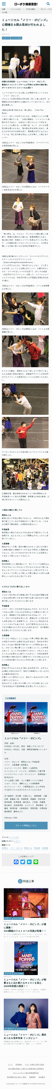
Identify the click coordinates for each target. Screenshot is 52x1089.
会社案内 (42, 1077)
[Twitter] (22, 862)
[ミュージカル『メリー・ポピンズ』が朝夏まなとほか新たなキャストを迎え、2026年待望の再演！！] (26, 958)
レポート (6, 38)
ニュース (8, 973)
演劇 (3, 9)
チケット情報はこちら (26, 825)
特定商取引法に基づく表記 (16, 1077)
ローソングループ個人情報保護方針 (26, 1073)
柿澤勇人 (5, 848)
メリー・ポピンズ (16, 848)
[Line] (36, 862)
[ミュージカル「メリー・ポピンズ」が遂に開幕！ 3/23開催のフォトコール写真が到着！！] (26, 903)
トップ (10, 1064)
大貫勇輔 (45, 848)
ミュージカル (15, 9)
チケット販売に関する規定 (34, 1064)
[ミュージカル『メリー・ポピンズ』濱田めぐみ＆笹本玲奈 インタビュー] (26, 1013)
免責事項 (32, 1077)
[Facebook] (16, 862)
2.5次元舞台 (30, 9)
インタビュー (9, 1029)
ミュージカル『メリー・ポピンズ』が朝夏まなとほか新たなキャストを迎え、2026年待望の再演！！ (25, 983)
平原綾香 (37, 848)
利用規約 (19, 1064)
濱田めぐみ (28, 848)
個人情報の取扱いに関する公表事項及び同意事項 (26, 1069)
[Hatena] (29, 862)
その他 (4, 12)
